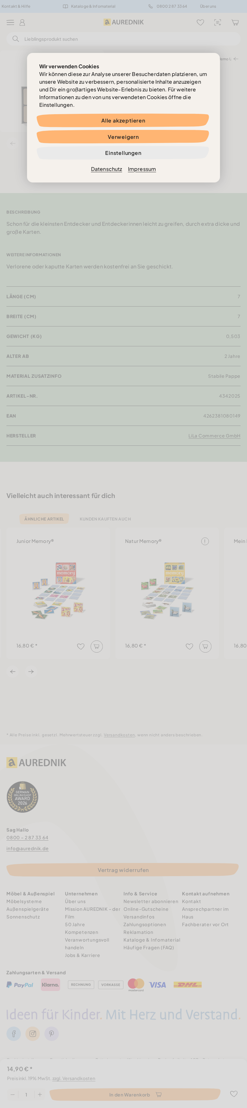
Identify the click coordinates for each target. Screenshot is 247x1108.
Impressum (142, 168)
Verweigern (123, 136)
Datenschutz (106, 168)
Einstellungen (123, 152)
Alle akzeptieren (123, 120)
